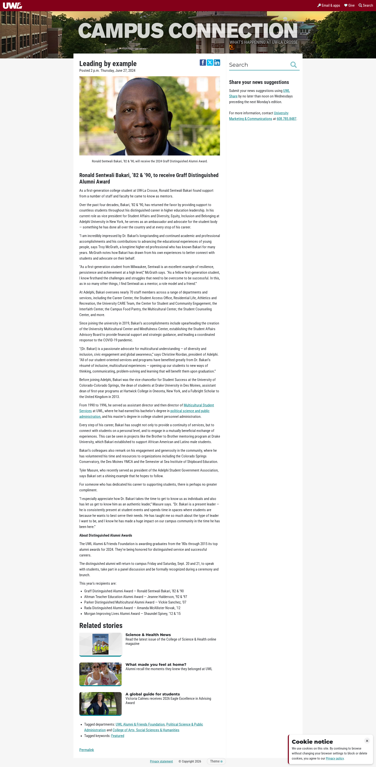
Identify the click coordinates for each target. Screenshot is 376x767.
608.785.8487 (286, 119)
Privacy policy (335, 758)
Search (238, 64)
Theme (215, 761)
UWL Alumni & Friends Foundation (140, 724)
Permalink (86, 750)
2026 (198, 761)
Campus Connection (188, 30)
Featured (117, 736)
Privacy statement (161, 761)
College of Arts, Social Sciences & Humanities (146, 730)
